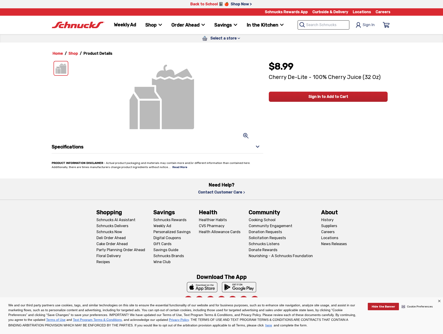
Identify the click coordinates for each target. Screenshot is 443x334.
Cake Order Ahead (112, 244)
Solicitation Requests (267, 238)
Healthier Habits (213, 220)
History (327, 220)
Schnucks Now (109, 232)
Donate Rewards (263, 250)
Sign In (369, 25)
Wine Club (162, 262)
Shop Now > (241, 4)
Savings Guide (165, 250)
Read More (179, 167)
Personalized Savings (172, 232)
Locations (362, 12)
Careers (383, 12)
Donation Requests (265, 232)
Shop (73, 53)
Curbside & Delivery (330, 12)
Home (58, 53)
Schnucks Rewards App (286, 12)
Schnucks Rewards (169, 220)
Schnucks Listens (264, 244)
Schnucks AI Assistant (115, 220)
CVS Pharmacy (211, 226)
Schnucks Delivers (112, 226)
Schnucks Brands (168, 256)
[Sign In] (386, 25)
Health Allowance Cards (219, 232)
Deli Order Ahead (111, 238)
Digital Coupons (167, 238)
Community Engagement (270, 226)
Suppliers (329, 226)
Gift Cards (162, 244)
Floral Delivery (108, 256)
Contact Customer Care (220, 192)
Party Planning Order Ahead (120, 250)
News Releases (334, 244)
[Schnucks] (78, 25)
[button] (417, 306)
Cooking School (262, 220)
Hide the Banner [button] (383, 306)
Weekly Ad (125, 24)
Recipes (103, 262)
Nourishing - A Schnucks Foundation (281, 256)
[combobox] (323, 25)
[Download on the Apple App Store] (202, 287)
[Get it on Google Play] (239, 287)
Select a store (223, 38)
